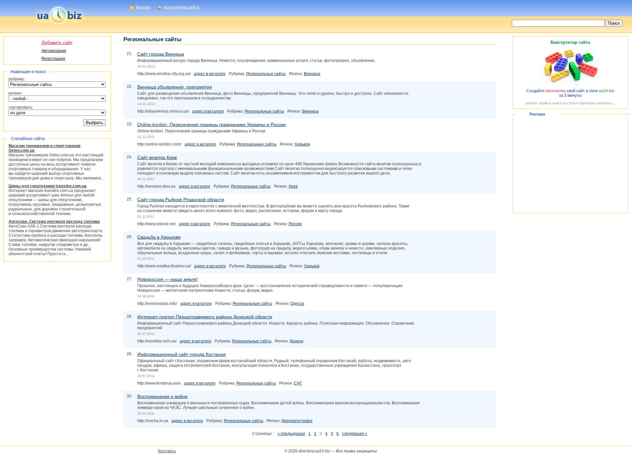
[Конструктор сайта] (570, 86)
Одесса (297, 303)
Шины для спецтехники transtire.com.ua (48, 186)
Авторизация (53, 50)
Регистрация (53, 58)
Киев (293, 186)
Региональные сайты (266, 73)
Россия (295, 224)
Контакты (167, 451)
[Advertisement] (570, 164)
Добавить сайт (56, 42)
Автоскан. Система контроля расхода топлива (54, 221)
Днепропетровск (296, 420)
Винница (312, 73)
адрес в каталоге (209, 73)
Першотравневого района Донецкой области (204, 316)
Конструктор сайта (181, 7)
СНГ (298, 383)
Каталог (143, 7)
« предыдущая (291, 433)
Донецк (296, 341)
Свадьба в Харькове (159, 237)
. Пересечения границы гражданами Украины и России (211, 124)
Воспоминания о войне (162, 396)
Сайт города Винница (160, 54)
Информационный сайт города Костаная (181, 354)
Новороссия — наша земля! (167, 279)
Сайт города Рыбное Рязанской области (180, 199)
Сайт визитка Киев (157, 157)
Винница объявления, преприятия (174, 87)
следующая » (354, 433)
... (613, 103)
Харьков (302, 144)
